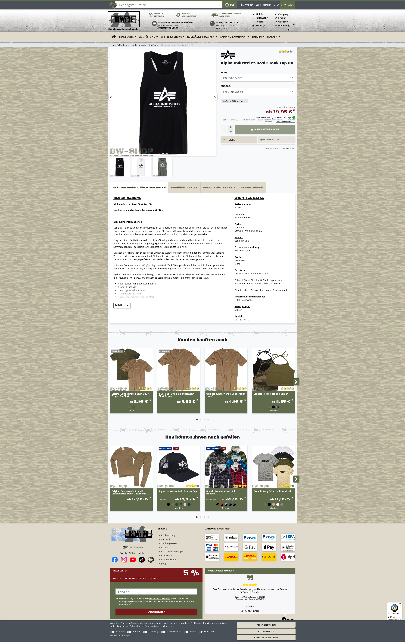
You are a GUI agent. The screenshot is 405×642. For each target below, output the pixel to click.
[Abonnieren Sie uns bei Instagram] (124, 560)
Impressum (169, 626)
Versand (165, 539)
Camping (283, 14)
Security (260, 25)
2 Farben (131, 410)
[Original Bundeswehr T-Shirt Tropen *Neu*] (226, 369)
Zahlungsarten (169, 543)
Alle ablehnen (266, 631)
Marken (272, 36)
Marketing (153, 631)
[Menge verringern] (230, 131)
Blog (163, 563)
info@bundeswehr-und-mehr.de (175, 22)
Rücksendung (168, 535)
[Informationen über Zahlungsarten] (212, 538)
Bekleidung (126, 36)
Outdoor (283, 21)
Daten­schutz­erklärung (140, 626)
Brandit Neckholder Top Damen (271, 394)
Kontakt (165, 547)
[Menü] (400, 604)
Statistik (136, 631)
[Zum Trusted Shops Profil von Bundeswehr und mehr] (151, 560)
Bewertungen (252, 187)
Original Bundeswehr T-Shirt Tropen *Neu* (225, 395)
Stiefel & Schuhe (171, 36)
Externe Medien (173, 631)
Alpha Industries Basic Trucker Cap (178, 491)
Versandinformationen (285, 121)
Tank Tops (153, 45)
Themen (257, 36)
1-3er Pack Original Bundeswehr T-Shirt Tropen (177, 395)
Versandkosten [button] (288, 148)
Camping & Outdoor (233, 36)
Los (232, 4)
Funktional (209, 631)
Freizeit (282, 17)
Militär (259, 14)
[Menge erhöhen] (230, 127)
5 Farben (226, 508)
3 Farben (273, 410)
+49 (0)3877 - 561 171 (134, 552)
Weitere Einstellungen (120, 635)
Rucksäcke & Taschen (200, 36)
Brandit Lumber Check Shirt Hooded (221, 492)
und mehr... (284, 25)
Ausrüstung (147, 36)
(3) (294, 51)
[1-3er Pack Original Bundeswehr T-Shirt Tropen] (178, 369)
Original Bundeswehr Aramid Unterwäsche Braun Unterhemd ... (130, 492)
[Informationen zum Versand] (231, 557)
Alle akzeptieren (266, 624)
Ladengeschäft (169, 559)
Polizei (259, 21)
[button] (287, 5)
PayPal (193, 631)
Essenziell (120, 631)
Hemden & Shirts (138, 45)
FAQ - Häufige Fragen (172, 551)
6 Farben (179, 508)
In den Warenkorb (266, 129)
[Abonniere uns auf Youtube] (133, 560)
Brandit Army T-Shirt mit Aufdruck (273, 491)
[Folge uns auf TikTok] (142, 560)
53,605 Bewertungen (250, 611)
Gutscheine (167, 555)
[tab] (139, 187)
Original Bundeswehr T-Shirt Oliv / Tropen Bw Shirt (130, 395)
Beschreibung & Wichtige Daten (139, 187)
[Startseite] (124, 20)
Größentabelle (184, 187)
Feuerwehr (262, 17)
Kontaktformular (168, 28)
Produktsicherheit (219, 187)
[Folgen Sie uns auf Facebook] (115, 560)
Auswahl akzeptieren (266, 637)
